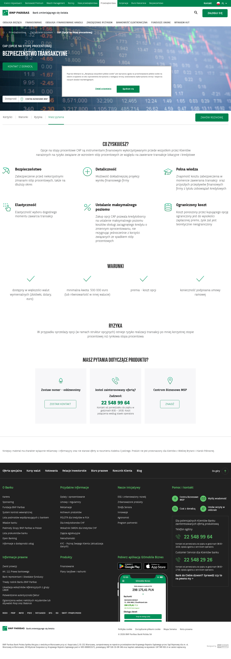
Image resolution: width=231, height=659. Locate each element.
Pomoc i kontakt (182, 487)
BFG (50, 613)
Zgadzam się (128, 89)
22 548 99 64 (115, 403)
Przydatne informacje (74, 487)
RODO (5, 613)
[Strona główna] (4, 32)
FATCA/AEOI (40, 613)
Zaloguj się (215, 13)
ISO (57, 613)
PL (225, 4)
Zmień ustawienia (103, 89)
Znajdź (169, 404)
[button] (20, 66)
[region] (117, 81)
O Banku (8, 487)
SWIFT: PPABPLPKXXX (71, 613)
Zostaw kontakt (60, 404)
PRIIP (13, 613)
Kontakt (208, 3)
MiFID (21, 613)
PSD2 (29, 613)
